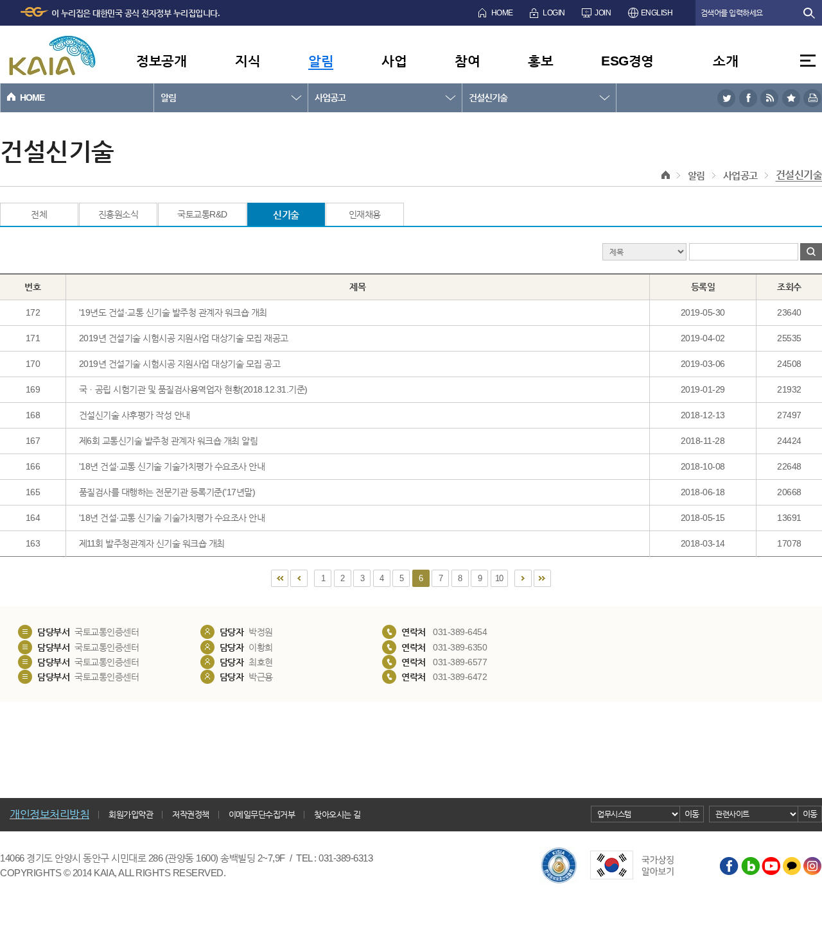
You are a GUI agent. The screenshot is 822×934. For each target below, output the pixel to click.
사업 (394, 60)
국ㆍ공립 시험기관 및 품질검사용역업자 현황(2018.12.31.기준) (193, 389)
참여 (467, 60)
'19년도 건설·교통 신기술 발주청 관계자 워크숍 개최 (173, 312)
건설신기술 (488, 97)
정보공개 (161, 60)
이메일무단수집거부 (262, 814)
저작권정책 (190, 814)
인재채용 (365, 214)
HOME (502, 12)
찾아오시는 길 (337, 814)
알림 (320, 60)
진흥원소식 (118, 214)
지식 (247, 60)
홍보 (540, 60)
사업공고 (330, 97)
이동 (692, 814)
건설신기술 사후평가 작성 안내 (134, 415)
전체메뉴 (808, 61)
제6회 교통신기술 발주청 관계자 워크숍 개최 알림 (168, 441)
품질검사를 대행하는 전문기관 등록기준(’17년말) (167, 492)
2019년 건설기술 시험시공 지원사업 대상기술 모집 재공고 (183, 338)
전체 (39, 214)
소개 (725, 60)
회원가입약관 (131, 814)
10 (499, 578)
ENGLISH (657, 12)
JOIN (603, 12)
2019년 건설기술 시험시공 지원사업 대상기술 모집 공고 (180, 364)
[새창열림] (726, 97)
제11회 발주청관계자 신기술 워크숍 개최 (152, 543)
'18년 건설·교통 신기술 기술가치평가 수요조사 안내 (172, 466)
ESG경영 (627, 60)
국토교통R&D (202, 214)
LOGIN (554, 12)
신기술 (286, 214)
